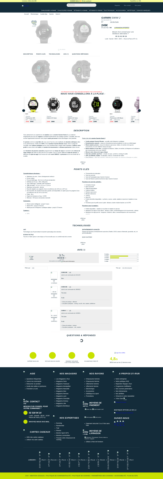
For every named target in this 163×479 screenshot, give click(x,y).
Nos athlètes (120, 393)
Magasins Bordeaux (63, 406)
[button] (33, 357)
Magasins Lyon (61, 396)
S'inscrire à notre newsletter (125, 396)
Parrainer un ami (32, 389)
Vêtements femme (92, 386)
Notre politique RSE (122, 381)
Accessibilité (120, 476)
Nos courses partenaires (124, 389)
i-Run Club (119, 398)
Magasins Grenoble (62, 398)
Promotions (90, 396)
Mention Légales (37, 476)
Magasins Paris (61, 381)
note (33, 268)
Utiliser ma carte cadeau (34, 439)
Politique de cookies (81, 476)
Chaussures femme (92, 381)
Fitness (58, 430)
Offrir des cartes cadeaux (35, 437)
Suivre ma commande (33, 381)
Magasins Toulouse (62, 384)
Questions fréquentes (33, 379)
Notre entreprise (121, 379)
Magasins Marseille (62, 389)
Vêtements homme (92, 384)
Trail (57, 428)
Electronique (90, 389)
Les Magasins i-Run (63, 379)
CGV (27, 476)
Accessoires (90, 391)
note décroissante (127, 268)
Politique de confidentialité (58, 476)
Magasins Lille (61, 403)
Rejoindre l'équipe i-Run (124, 384)
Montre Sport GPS (62, 433)
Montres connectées (63, 435)
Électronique (34, 14)
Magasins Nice (61, 391)
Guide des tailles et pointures (36, 386)
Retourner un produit (33, 384)
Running (59, 423)
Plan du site (132, 476)
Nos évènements (121, 391)
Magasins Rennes (62, 393)
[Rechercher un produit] (94, 5)
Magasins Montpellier (63, 386)
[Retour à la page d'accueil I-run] (30, 8)
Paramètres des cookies (102, 476)
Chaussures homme (93, 379)
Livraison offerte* (121, 27)
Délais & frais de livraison (94, 442)
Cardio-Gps (43, 14)
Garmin (51, 14)
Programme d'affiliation (123, 386)
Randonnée (60, 425)
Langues (32, 460)
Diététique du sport (92, 393)
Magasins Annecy (62, 401)
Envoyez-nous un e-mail (39, 422)
